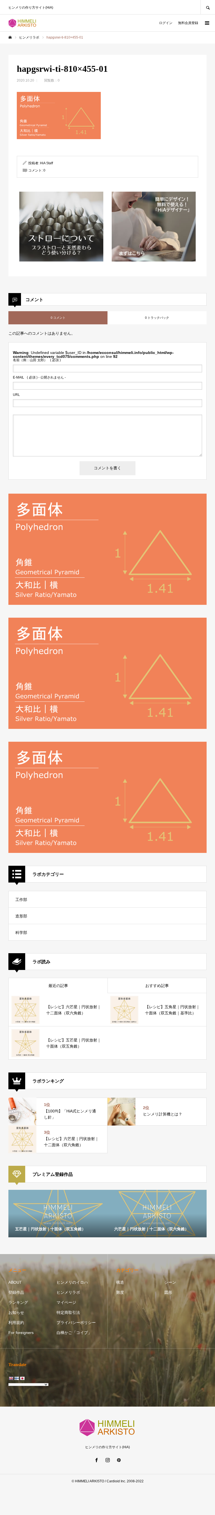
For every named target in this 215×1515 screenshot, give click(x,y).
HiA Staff (46, 163)
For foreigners (21, 1332)
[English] (10, 1378)
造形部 (21, 916)
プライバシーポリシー (76, 1322)
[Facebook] (96, 1460)
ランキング (18, 1302)
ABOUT (15, 1282)
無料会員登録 (188, 23)
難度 (120, 1292)
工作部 (21, 899)
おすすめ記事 (157, 985)
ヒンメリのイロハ (72, 1282)
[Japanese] (22, 1378)
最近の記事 (58, 985)
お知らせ (16, 1312)
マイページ (66, 1302)
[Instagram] (107, 1460)
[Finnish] (16, 1378)
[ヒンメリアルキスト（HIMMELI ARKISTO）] (22, 23)
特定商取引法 (68, 1312)
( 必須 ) (37, 360)
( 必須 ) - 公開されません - (39, 377)
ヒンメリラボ (68, 1292)
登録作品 (16, 1292)
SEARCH (207, 7)
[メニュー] (206, 23)
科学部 (21, 932)
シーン (170, 1282)
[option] (58, 1213)
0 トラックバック (157, 317)
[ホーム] (10, 37)
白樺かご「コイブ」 (74, 1332)
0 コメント (58, 317)
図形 (168, 1292)
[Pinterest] (118, 1460)
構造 (120, 1282)
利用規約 (16, 1322)
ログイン (165, 23)
